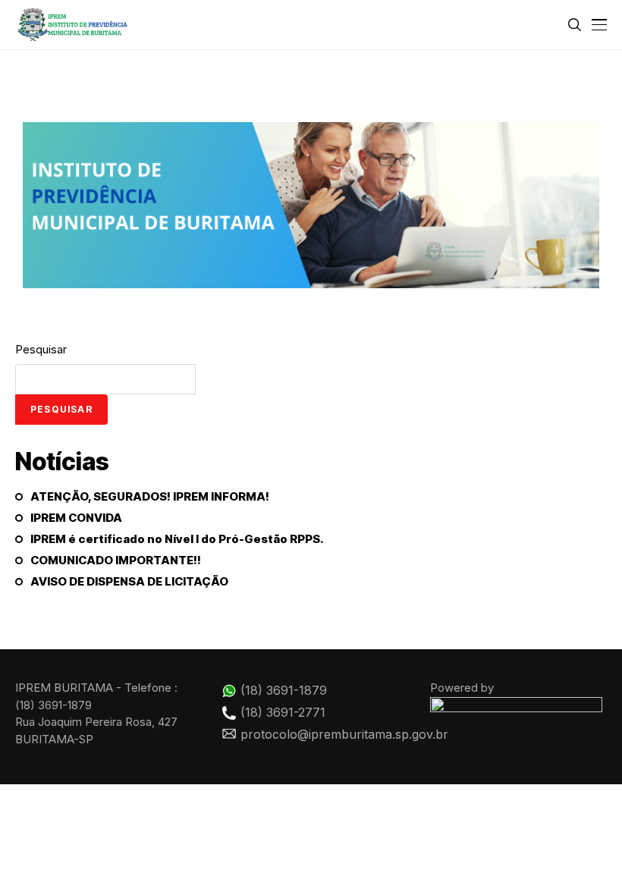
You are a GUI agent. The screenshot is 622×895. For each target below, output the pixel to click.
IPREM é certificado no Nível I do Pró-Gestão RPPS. (177, 539)
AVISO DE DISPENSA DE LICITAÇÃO (129, 582)
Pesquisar (41, 349)
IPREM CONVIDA (76, 518)
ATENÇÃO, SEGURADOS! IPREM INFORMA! (149, 497)
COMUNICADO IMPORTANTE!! (115, 560)
